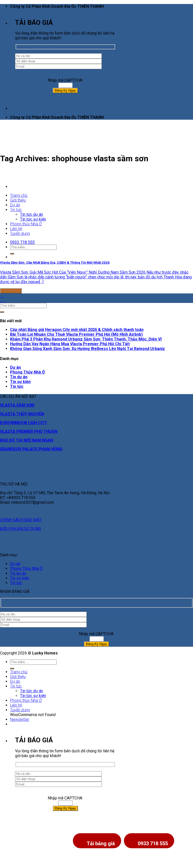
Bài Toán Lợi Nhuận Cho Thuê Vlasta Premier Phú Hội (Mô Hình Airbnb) (76, 334)
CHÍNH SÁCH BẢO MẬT (20, 520)
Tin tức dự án (31, 691)
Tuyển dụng (20, 710)
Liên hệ (16, 705)
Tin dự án (18, 377)
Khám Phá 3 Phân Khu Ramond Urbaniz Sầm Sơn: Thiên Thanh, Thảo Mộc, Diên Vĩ (86, 339)
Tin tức (16, 209)
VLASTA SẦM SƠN (17, 405)
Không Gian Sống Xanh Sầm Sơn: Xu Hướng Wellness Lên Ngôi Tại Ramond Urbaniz (87, 348)
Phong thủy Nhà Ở (26, 700)
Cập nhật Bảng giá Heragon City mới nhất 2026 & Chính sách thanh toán (76, 329)
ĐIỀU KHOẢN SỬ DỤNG (20, 528)
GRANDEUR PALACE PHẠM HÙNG (31, 449)
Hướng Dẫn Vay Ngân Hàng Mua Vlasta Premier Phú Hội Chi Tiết (70, 344)
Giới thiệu (18, 200)
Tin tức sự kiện (33, 695)
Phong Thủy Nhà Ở (27, 372)
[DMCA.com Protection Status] (12, 847)
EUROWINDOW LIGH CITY (23, 422)
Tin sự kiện (20, 381)
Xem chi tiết (11, 291)
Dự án (15, 205)
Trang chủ (18, 195)
